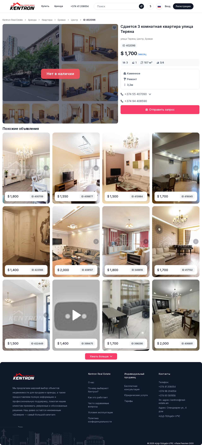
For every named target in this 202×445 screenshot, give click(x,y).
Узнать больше (99, 356)
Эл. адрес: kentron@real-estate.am (172, 401)
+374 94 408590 (136, 101)
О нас (91, 382)
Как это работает (98, 397)
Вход (167, 6)
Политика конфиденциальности (100, 420)
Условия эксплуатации (100, 412)
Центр (74, 19)
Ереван (62, 19)
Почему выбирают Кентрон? (98, 390)
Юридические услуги (136, 395)
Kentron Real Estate (13, 19)
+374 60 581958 (167, 395)
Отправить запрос (162, 109)
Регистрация (183, 6)
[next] (46, 168)
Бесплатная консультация (132, 388)
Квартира (47, 19)
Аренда (32, 19)
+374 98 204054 (167, 391)
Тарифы (128, 401)
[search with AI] (141, 6)
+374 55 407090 (136, 94)
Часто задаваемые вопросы (98, 405)
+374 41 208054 (80, 6)
